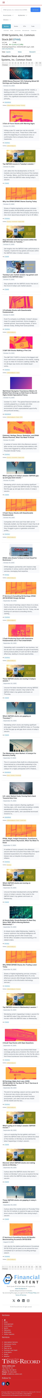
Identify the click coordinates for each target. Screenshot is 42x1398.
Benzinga (7, 574)
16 (40, 63)
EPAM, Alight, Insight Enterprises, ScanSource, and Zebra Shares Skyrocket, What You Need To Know (21, 841)
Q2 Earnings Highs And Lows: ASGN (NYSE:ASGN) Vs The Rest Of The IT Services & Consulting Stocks (20, 1083)
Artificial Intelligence (11, 105)
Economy (23, 105)
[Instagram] (28, 1301)
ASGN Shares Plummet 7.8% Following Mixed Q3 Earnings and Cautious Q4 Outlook (21, 82)
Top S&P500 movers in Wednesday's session (20, 1007)
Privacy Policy (32, 1293)
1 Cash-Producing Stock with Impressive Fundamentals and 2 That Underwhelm (18, 639)
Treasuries (33, 30)
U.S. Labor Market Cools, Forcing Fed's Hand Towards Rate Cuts (19, 797)
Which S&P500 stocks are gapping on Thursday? (17, 717)
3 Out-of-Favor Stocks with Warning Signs (19, 124)
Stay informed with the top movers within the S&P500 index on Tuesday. (20, 241)
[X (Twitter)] (14, 1301)
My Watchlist (21, 15)
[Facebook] (19, 1301)
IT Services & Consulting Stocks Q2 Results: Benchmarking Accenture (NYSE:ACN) (19, 1238)
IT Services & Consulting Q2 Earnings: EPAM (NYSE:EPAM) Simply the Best (19, 597)
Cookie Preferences (28, 1393)
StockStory (7, 142)
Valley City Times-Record (14, 1392)
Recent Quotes (7, 15)
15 (36, 63)
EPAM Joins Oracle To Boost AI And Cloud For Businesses (20, 559)
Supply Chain (21, 221)
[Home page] (21, 1361)
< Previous (5, 64)
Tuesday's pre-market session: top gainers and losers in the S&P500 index (20, 276)
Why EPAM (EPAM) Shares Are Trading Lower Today (20, 966)
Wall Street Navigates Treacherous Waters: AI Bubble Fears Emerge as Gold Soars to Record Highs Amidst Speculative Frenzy (20, 393)
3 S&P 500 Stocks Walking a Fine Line (17, 350)
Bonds (17, 417)
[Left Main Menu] (4, 2)
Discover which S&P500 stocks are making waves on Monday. (19, 1164)
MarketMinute (8, 102)
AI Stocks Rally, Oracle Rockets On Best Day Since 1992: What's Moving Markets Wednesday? (19, 922)
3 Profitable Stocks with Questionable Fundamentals (17, 311)
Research (32, 52)
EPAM (16, 39)
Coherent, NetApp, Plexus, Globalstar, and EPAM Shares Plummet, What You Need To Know (21, 436)
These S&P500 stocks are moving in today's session (19, 680)
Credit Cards (23, 820)
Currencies (17, 30)
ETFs (24, 26)
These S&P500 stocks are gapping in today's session (19, 1201)
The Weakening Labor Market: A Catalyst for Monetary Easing (19, 754)
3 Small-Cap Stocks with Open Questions (18, 1043)
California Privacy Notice (17, 1393)
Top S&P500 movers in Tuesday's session (19, 164)
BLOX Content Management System (15, 1395)
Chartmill (7, 183)
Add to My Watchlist (7, 49)
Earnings (18, 105)
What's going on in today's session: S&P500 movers (19, 1127)
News (11, 30)
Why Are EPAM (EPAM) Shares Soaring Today (20, 201)
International (25, 30)
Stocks (16, 26)
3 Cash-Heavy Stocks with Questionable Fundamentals (18, 514)
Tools (32, 26)
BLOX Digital (28, 1395)
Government (14, 221)
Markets (6, 26)
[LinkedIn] (23, 1301)
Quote (8, 52)
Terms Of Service (20, 1295)
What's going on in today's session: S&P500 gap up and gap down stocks (21, 477)
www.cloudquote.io (21, 1288)
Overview (6, 30)
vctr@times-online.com (14, 1374)
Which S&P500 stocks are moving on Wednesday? (16, 884)
